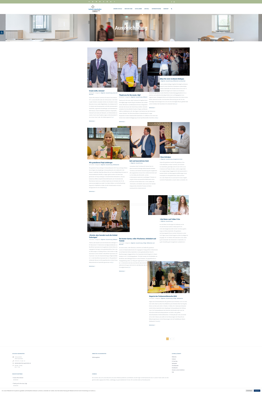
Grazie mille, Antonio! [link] (96, 91)
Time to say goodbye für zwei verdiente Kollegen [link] (166, 79)
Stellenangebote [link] (96, 357)
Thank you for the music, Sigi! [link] (129, 95)
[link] (2, 32)
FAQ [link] (173, 372)
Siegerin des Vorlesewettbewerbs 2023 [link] (163, 296)
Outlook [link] (174, 359)
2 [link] (170, 338)
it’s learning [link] (174, 361)
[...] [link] (112, 117)
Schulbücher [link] (175, 367)
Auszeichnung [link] (109, 93)
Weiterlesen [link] (91, 121)
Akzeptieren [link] (257, 390)
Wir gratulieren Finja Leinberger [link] (101, 163)
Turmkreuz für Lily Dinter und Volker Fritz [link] (164, 219)
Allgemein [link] (103, 93)
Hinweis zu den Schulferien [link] (178, 370)
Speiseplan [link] (174, 363)
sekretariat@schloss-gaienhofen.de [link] (23, 363)
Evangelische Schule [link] (177, 159)
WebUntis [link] (174, 356)
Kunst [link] (114, 93)
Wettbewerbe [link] (116, 164)
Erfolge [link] (144, 243)
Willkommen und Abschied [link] (179, 81)
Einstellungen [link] (249, 390)
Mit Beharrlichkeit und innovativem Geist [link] (134, 161)
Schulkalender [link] (175, 365)
